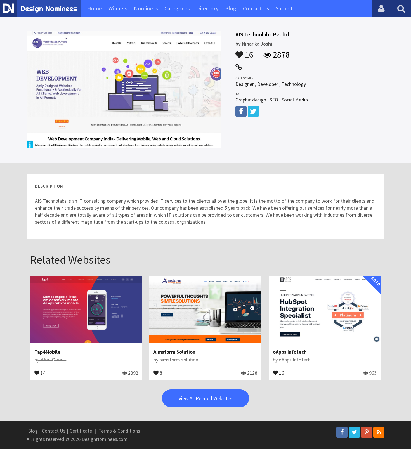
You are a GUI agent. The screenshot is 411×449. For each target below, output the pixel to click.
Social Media (295, 99)
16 (248, 52)
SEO (274, 99)
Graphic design (250, 99)
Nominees (146, 8)
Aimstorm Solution (174, 352)
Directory (207, 8)
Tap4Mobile (47, 352)
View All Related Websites (205, 398)
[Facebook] (342, 432)
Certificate (81, 430)
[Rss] (378, 432)
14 (42, 372)
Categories (177, 8)
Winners (117, 8)
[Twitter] (354, 432)
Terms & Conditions (119, 430)
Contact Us (256, 8)
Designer (244, 84)
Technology (294, 84)
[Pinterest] (366, 432)
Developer (267, 84)
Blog (230, 8)
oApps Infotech (290, 352)
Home (94, 8)
